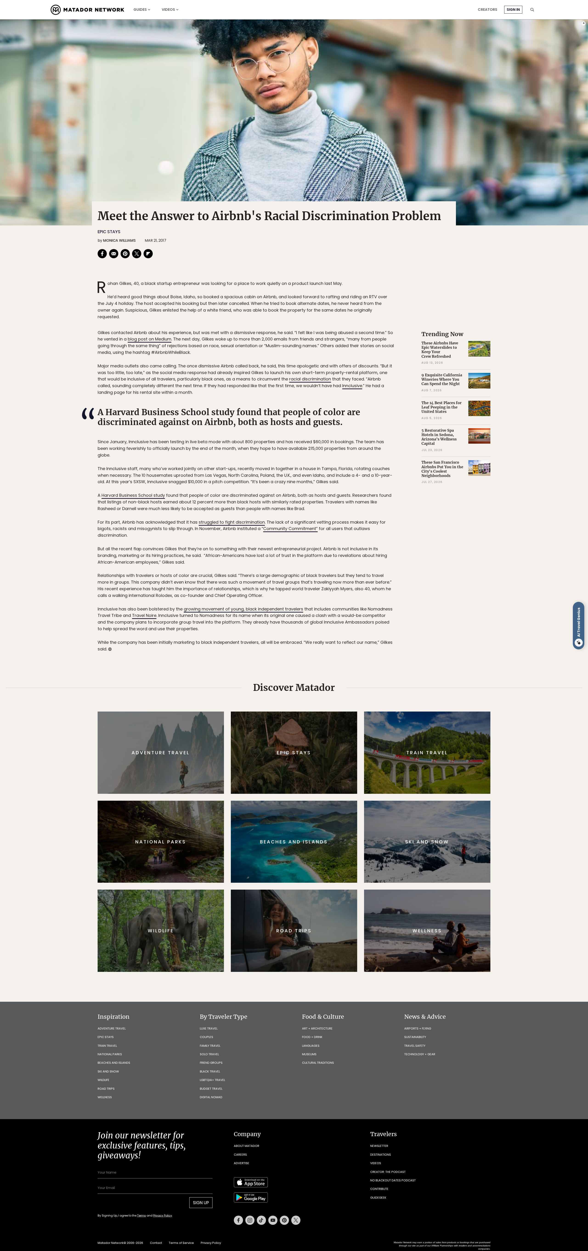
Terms (300, 656)
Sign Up (340, 644)
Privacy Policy (321, 656)
